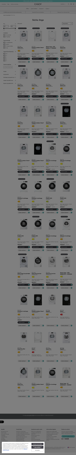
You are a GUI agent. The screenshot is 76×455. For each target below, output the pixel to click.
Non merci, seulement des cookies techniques (37, 447)
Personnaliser (37, 450)
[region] (23, 447)
